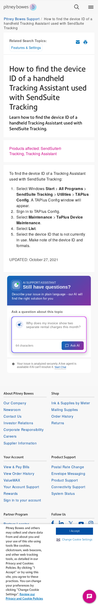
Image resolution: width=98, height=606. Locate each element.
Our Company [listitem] (15, 403)
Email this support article (78, 42)
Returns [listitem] (57, 423)
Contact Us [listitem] (13, 416)
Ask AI (75, 345)
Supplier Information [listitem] (20, 443)
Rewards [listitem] (11, 493)
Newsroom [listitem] (12, 409)
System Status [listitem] (63, 493)
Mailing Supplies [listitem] (64, 409)
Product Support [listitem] (64, 480)
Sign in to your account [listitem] (22, 500)
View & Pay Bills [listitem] (16, 467)
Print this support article (85, 42)
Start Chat (60, 367)
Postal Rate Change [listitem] (67, 467)
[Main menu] (91, 7)
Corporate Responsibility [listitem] (24, 429)
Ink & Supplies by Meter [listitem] (70, 403)
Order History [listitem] (62, 416)
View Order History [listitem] (19, 473)
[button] (74, 540)
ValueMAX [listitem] (12, 480)
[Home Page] (20, 7)
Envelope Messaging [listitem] (68, 473)
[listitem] (52, 523)
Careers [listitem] (10, 436)
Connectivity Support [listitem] (68, 487)
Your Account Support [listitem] (21, 487)
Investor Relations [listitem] (18, 423)
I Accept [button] (74, 531)
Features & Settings (26, 47)
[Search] (76, 7)
